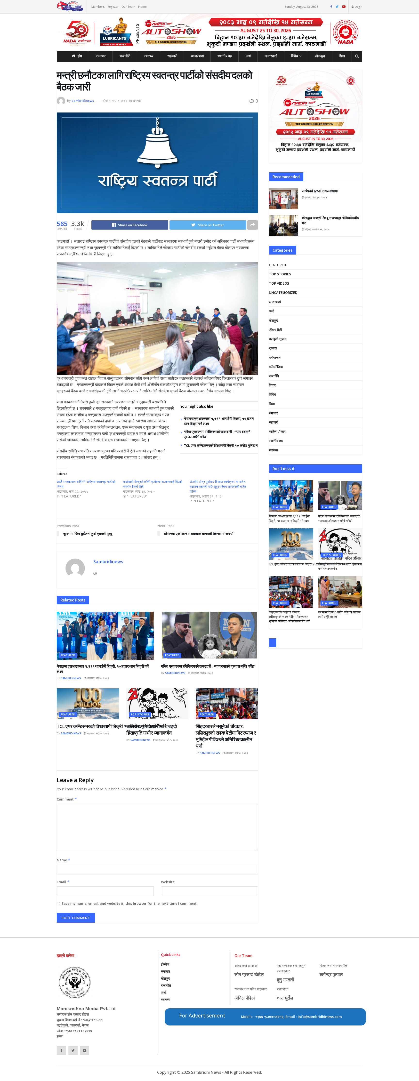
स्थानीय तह (225, 56)
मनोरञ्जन (275, 357)
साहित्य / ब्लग (277, 431)
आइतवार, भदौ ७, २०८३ (97, 678)
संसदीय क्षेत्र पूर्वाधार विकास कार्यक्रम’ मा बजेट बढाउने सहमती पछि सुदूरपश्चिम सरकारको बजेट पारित (218, 486)
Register (113, 7)
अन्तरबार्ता (197, 56)
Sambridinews (83, 100)
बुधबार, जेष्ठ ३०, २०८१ (315, 197)
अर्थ (248, 56)
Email (63, 882)
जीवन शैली (275, 329)
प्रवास (273, 348)
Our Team (128, 7)
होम (80, 56)
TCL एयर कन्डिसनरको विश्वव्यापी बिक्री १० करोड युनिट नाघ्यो (223, 445)
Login (358, 7)
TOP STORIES (140, 714)
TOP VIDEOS (279, 283)
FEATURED (68, 655)
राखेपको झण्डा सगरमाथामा (320, 190)
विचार (272, 385)
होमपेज (165, 964)
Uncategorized (283, 292)
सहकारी (172, 56)
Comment (67, 799)
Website (168, 882)
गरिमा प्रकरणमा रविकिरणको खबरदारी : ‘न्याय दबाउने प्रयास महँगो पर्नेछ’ (208, 666)
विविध (294, 56)
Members (98, 7)
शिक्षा (342, 56)
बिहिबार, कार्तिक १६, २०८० (317, 229)
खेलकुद (320, 56)
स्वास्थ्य (148, 56)
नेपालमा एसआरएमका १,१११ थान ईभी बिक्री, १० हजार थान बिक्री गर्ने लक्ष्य (289, 518)
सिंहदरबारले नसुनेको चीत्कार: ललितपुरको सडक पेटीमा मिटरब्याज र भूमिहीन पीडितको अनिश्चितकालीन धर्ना (289, 616)
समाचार (101, 56)
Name (63, 860)
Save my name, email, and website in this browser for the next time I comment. (130, 903)
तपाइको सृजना (277, 338)
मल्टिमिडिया (276, 366)
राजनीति (125, 56)
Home (142, 7)
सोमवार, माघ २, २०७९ (114, 100)
